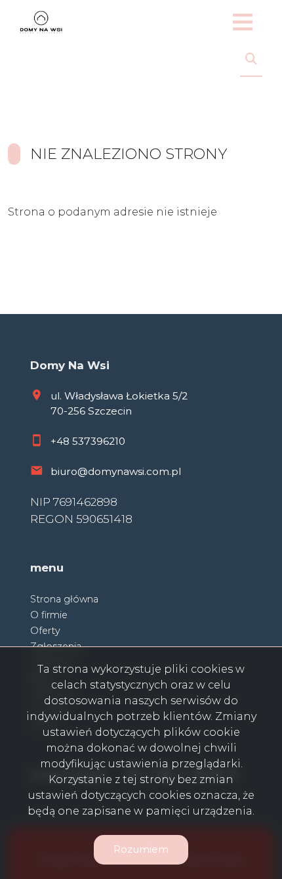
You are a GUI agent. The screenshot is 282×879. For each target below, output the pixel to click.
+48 (61, 441)
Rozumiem (141, 849)
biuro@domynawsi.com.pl (115, 471)
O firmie (49, 615)
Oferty (45, 631)
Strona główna (64, 599)
